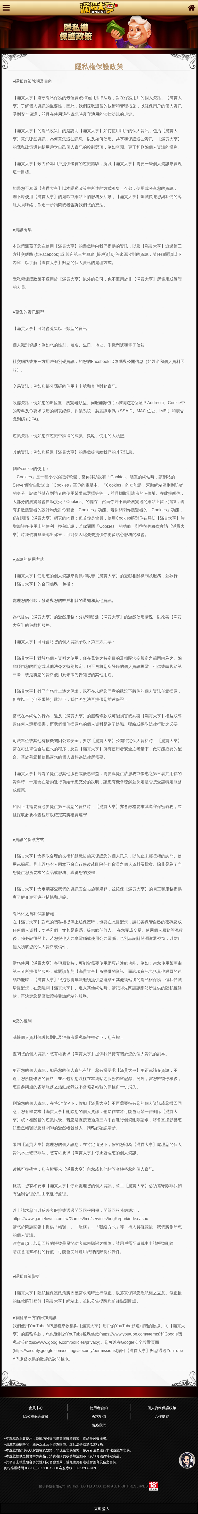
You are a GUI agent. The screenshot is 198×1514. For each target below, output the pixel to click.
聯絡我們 (99, 1424)
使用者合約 (99, 1407)
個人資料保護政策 (161, 1407)
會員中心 (36, 1407)
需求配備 (99, 1416)
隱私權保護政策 (35, 1416)
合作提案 (162, 1416)
